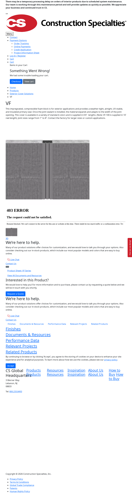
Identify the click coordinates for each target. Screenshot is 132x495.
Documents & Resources (32, 324)
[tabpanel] (66, 163)
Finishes (12, 324)
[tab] (66, 231)
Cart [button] (12, 62)
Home (13, 87)
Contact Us (11, 263)
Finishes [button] (13, 329)
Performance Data (57, 324)
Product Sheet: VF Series (19, 270)
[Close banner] (7, 13)
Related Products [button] (21, 351)
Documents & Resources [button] (28, 334)
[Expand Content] (7, 267)
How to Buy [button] (114, 372)
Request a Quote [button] (15, 293)
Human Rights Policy (20, 491)
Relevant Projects (78, 324)
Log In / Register (18, 55)
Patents (13, 488)
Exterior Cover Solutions (21, 93)
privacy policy (110, 359)
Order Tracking (21, 43)
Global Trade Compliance (22, 485)
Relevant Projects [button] (21, 346)
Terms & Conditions (19, 482)
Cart (12, 59)
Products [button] (33, 370)
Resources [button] (55, 370)
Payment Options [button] (18, 40)
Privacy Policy (16, 479)
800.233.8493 (15, 391)
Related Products (99, 324)
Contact (13, 37)
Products (14, 90)
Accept (10, 365)
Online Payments (22, 46)
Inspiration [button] (76, 370)
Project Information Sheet (26, 52)
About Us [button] (95, 370)
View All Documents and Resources (24, 275)
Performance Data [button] (22, 340)
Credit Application (22, 49)
